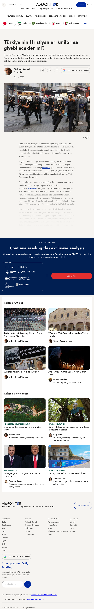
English (86, 137)
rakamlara (46, 167)
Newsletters (12, 5)
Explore (72, 16)
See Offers (71, 275)
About (72, 522)
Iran (3, 528)
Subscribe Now (82, 505)
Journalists (73, 525)
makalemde (32, 188)
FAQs (50, 528)
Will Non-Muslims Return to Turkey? (21, 371)
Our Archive (29, 534)
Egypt (4, 541)
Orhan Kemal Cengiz (22, 70)
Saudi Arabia (6, 525)
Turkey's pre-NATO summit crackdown (67, 473)
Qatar (4, 544)
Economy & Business (57, 16)
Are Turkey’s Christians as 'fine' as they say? (67, 373)
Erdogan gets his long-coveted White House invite (22, 475)
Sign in (89, 5)
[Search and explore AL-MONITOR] (4, 5)
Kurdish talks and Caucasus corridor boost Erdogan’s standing (69, 428)
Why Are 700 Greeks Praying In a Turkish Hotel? (68, 335)
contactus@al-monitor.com (35, 599)
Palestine (5, 537)
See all (87, 23)
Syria (4, 550)
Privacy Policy (53, 525)
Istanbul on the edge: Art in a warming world (22, 428)
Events (20, 5)
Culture (29, 16)
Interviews (82, 16)
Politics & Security (15, 16)
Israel (4, 534)
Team (72, 528)
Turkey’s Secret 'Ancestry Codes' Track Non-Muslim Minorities (23, 335)
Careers (73, 531)
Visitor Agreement (54, 522)
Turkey (4, 522)
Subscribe (81, 5)
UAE (3, 531)
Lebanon (5, 547)
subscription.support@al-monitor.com (44, 595)
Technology (40, 16)
